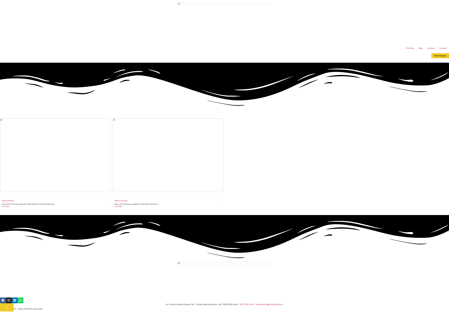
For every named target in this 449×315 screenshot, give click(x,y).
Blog (421, 48)
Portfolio (410, 48)
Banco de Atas (121, 201)
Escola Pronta (8, 201)
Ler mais (5, 206)
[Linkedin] (15, 300)
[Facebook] (3, 300)
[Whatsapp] (20, 300)
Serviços (431, 48)
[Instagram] (9, 300)
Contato (443, 48)
